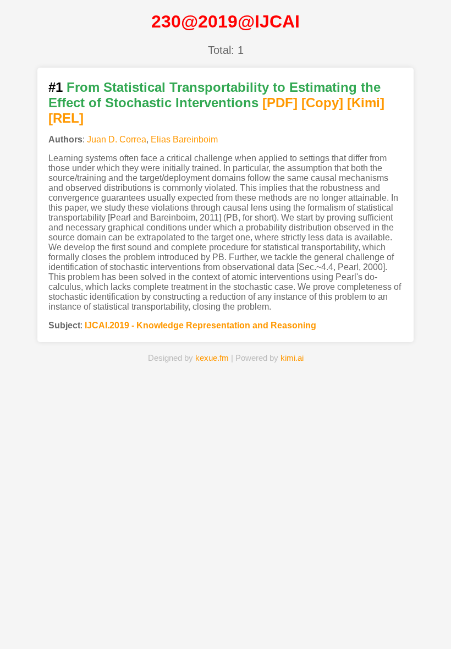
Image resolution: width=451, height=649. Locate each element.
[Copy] (322, 102)
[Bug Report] (324, 623)
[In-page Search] (176, 623)
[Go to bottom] (434, 634)
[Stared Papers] (225, 623)
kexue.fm (212, 357)
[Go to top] (434, 614)
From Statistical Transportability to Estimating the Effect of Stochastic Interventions (214, 95)
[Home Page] (126, 623)
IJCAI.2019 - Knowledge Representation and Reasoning (200, 325)
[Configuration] (275, 623)
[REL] (66, 118)
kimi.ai (292, 357)
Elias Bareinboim (184, 139)
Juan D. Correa (116, 139)
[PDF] (280, 102)
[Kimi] (365, 102)
